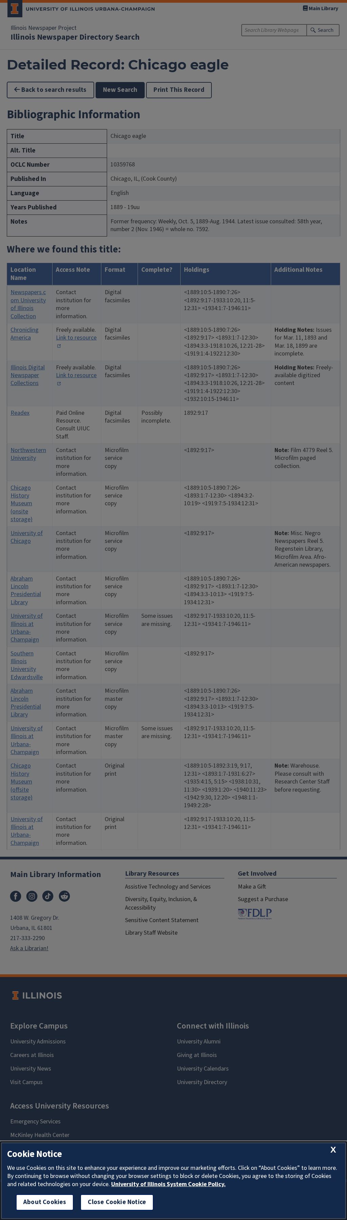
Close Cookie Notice (117, 1202)
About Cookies (44, 1202)
